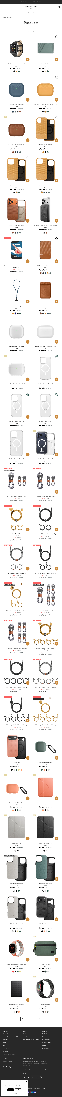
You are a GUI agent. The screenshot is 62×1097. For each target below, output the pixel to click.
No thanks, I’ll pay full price (46, 560)
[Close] (26, 1081)
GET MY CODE (46, 555)
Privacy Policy (22, 1085)
